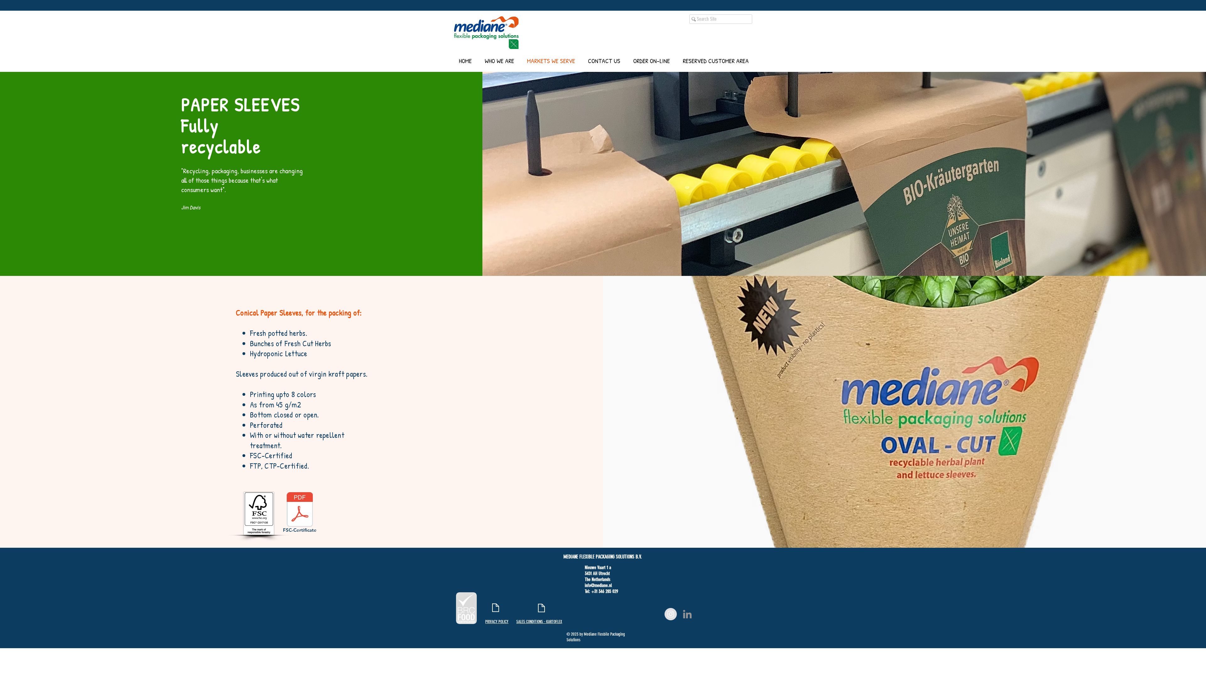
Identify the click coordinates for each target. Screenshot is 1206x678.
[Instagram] (671, 614)
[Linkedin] (687, 614)
